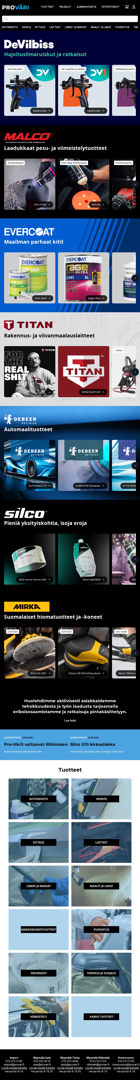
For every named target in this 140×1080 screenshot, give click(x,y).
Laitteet (55, 27)
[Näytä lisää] (135, 90)
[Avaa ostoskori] (127, 7)
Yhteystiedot (111, 6)
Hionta (26, 27)
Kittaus (40, 27)
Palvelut (65, 6)
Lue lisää (70, 720)
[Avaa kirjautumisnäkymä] (134, 7)
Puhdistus (122, 27)
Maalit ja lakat (101, 27)
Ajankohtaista (86, 6)
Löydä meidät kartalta (14, 1068)
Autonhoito (10, 27)
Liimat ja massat (76, 27)
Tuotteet (47, 6)
